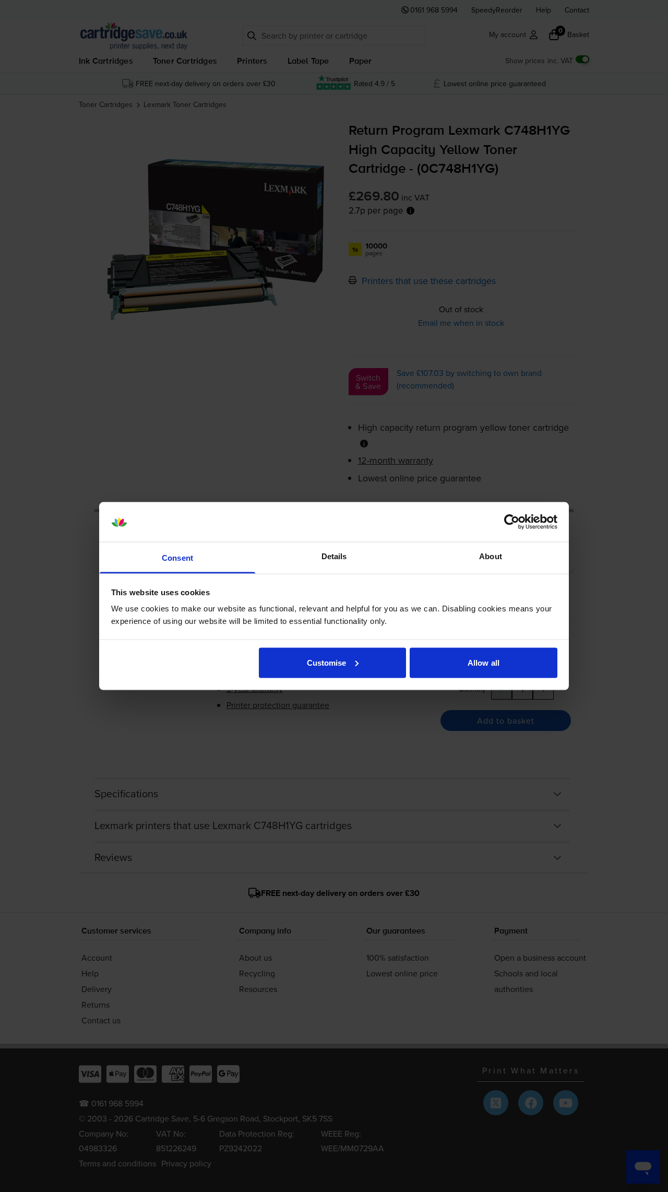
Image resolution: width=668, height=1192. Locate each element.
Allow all (483, 662)
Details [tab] (334, 556)
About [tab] (490, 556)
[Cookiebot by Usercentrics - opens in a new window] (511, 522)
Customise (327, 662)
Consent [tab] (177, 557)
